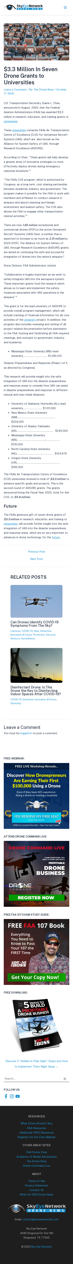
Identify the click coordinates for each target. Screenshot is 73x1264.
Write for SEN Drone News (36, 1194)
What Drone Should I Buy (36, 1123)
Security (50, 634)
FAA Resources (36, 1128)
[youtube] (18, 1096)
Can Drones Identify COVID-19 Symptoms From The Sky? (34, 623)
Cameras (15, 631)
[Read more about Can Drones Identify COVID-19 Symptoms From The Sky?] (36, 615)
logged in (26, 733)
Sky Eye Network (41, 1246)
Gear (36, 631)
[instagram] (12, 1096)
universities (10, 121)
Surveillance (28, 638)
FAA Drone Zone (36, 1152)
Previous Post (36, 551)
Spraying (15, 703)
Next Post (36, 559)
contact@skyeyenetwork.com (40, 1219)
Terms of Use (36, 1181)
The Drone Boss (36, 1161)
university (30, 319)
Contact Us (36, 1190)
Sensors (15, 638)
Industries (45, 631)
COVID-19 (27, 631)
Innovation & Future (21, 634)
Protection (39, 634)
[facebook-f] (7, 1096)
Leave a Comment (15, 89)
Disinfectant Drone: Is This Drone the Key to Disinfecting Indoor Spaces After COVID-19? (35, 690)
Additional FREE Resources (36, 1132)
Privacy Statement (36, 1185)
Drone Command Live (36, 1165)
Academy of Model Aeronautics (36, 1156)
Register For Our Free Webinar (37, 1137)
